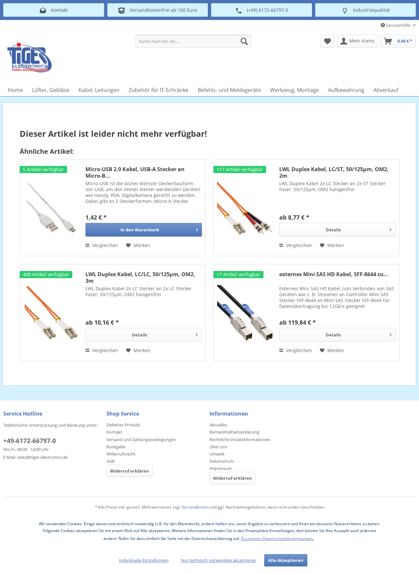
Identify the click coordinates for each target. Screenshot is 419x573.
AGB (110, 461)
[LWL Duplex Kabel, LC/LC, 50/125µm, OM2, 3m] (51, 312)
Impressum (221, 468)
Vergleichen (104, 245)
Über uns (218, 447)
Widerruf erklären (129, 471)
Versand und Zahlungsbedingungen (141, 439)
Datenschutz (222, 461)
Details (333, 230)
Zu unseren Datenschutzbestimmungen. (277, 538)
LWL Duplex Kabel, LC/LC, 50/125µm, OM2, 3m (140, 277)
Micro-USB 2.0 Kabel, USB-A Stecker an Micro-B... (135, 172)
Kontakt (114, 432)
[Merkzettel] (327, 41)
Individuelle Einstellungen (144, 560)
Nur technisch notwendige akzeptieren (218, 560)
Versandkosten (195, 507)
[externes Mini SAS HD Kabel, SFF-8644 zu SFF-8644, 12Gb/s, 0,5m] (245, 312)
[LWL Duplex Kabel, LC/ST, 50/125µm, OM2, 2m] (245, 207)
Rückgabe (115, 447)
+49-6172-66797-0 (29, 441)
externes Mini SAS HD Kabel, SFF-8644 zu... (334, 274)
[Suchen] (244, 41)
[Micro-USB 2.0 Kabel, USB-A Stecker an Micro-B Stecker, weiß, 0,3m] (51, 207)
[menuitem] (193, 41)
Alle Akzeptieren (285, 560)
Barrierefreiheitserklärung (234, 432)
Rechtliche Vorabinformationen (240, 439)
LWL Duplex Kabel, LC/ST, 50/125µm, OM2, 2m (334, 172)
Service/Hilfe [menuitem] (398, 25)
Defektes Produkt (123, 425)
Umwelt (217, 454)
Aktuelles (218, 425)
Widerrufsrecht (121, 454)
